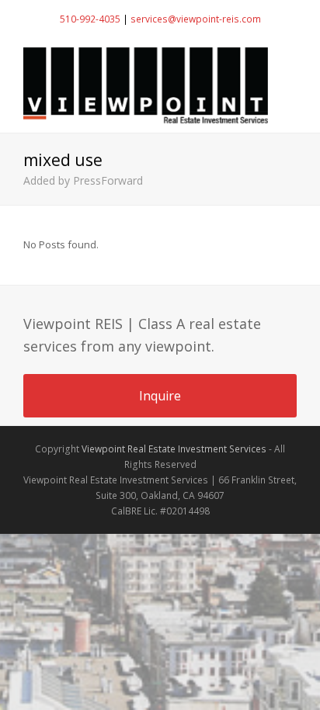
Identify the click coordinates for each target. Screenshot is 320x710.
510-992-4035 (90, 19)
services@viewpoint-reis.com (195, 19)
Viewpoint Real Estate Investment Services (174, 448)
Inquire (160, 395)
